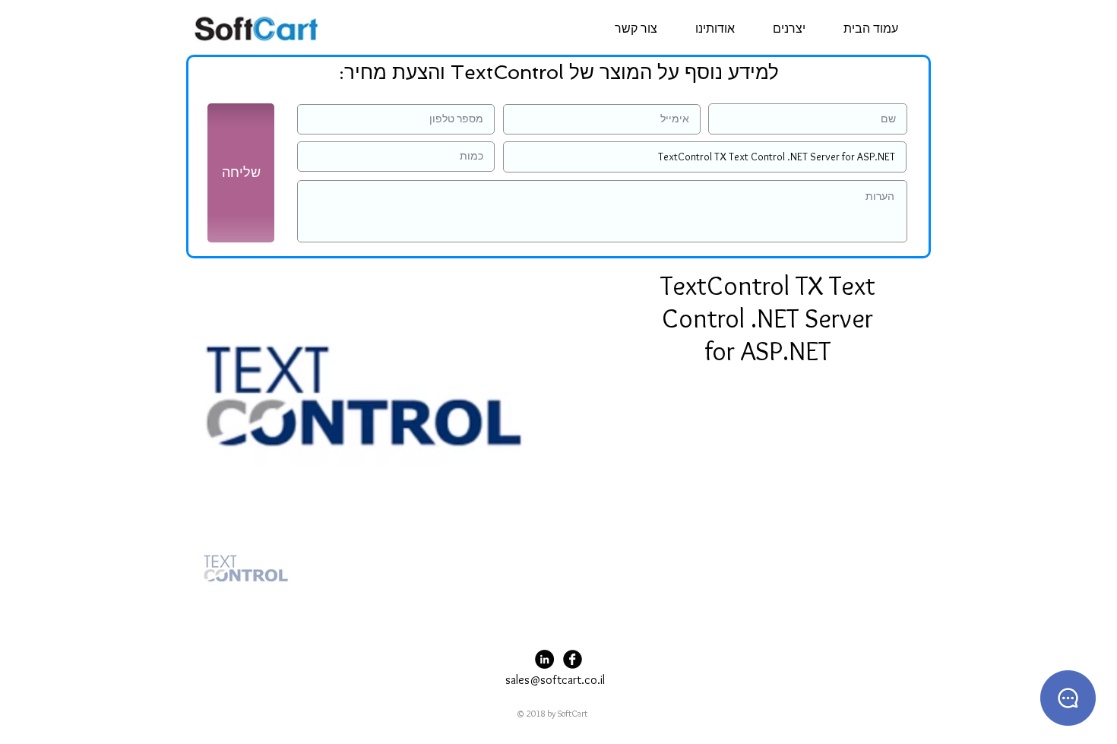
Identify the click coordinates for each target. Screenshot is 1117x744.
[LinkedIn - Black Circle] (544, 659)
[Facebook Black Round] (572, 659)
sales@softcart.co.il (555, 680)
